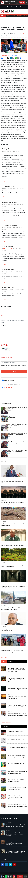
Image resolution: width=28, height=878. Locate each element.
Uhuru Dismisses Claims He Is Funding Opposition (12, 545)
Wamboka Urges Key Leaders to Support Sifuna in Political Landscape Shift (12, 503)
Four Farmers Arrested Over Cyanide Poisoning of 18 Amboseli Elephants (13, 524)
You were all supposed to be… (9, 202)
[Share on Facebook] (1, 876)
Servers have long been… (8, 269)
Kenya (6, 22)
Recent (4, 661)
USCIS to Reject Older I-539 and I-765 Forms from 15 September (16, 740)
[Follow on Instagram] (14, 876)
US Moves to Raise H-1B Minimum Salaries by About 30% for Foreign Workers (16, 797)
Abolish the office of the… (8, 186)
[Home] (7, 11)
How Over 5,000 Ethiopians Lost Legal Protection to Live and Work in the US (16, 764)
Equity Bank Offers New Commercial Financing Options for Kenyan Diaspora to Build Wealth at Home (17, 670)
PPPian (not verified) (7, 248)
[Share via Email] (8, 876)
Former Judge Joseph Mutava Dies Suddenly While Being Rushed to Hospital (12, 629)
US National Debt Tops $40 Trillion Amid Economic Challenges (17, 697)
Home (2, 22)
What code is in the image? (6, 357)
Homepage (3, 325)
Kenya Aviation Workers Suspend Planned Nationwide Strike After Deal (17, 772)
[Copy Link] (11, 876)
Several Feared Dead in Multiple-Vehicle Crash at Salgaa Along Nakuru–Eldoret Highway (12, 608)
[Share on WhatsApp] (6, 876)
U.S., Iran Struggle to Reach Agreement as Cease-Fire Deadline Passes (17, 748)
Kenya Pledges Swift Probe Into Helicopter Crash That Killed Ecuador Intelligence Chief (12, 651)
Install (22, 2)
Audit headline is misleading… (9, 225)
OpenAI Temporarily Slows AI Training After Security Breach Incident (17, 689)
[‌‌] (7, 7)
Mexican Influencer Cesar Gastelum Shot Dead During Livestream (17, 780)
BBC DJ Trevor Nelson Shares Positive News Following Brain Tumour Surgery (16, 756)
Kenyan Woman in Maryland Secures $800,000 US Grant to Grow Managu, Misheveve (14, 834)
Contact (25, 876)
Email (2, 315)
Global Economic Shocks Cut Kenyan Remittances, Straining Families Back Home (16, 680)
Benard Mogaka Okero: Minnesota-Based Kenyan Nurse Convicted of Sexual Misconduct (15, 843)
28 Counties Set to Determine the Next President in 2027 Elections (17, 788)
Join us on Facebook (7, 387)
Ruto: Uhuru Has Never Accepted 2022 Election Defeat (12, 482)
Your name (3, 309)
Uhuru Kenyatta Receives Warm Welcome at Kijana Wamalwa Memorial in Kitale (12, 565)
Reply (4, 180)
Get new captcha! (1, 353)
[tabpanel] (14, 689)
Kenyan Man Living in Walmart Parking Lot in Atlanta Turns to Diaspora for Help (16, 852)
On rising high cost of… (8, 149)
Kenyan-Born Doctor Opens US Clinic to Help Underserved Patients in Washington (17, 714)
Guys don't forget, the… (8, 287)
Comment (3, 328)
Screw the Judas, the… (8, 246)
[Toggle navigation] (26, 11)
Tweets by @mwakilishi (6, 722)
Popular (10, 661)
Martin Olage (22, 33)
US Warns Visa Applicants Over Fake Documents (16, 732)
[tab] (4, 661)
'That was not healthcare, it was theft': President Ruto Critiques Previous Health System (13, 587)
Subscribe (20, 876)
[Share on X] (4, 876)
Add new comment (6, 55)
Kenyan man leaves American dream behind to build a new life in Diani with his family (16, 825)
